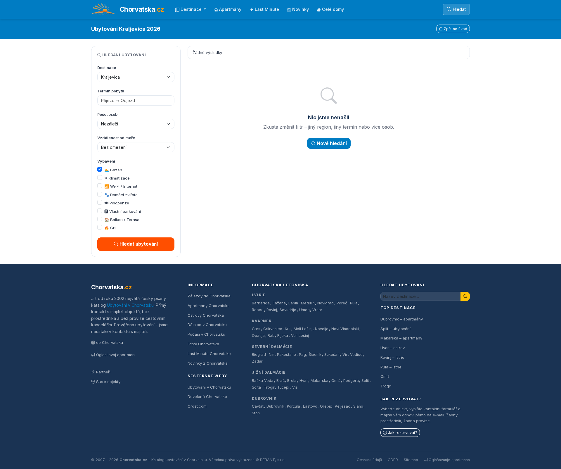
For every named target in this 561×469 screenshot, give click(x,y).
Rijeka (282, 335)
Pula (354, 303)
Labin (293, 303)
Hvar (303, 380)
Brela (292, 380)
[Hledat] (465, 296)
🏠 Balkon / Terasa (121, 219)
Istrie (259, 295)
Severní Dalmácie (272, 346)
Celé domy (333, 9)
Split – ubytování (395, 328)
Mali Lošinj (303, 329)
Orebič (326, 406)
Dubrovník (264, 398)
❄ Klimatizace (117, 178)
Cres (256, 329)
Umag (304, 310)
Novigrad (325, 303)
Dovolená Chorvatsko (207, 396)
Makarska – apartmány (401, 338)
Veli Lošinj (300, 335)
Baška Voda (262, 380)
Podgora (351, 380)
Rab (271, 335)
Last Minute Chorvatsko (209, 353)
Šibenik (315, 354)
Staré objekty (108, 381)
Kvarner (261, 321)
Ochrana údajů (369, 460)
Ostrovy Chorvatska (206, 315)
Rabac (258, 310)
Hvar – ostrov (392, 347)
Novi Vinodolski (345, 329)
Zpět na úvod (455, 29)
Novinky (300, 9)
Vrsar (317, 310)
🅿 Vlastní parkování (122, 211)
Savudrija (288, 310)
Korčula (293, 406)
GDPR (393, 460)
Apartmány (230, 9)
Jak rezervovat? (402, 432)
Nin (271, 354)
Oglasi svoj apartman (115, 354)
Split (365, 380)
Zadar (257, 361)
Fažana (279, 303)
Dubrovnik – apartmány (401, 319)
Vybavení (106, 161)
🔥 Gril (110, 227)
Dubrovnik (275, 406)
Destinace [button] (192, 9)
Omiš (335, 380)
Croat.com (197, 406)
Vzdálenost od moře (116, 138)
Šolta (256, 387)
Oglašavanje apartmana (449, 460)
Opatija (258, 335)
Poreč (342, 303)
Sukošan (332, 354)
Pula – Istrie (390, 367)
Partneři (103, 372)
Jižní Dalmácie (268, 372)
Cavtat (258, 406)
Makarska (319, 380)
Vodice (356, 354)
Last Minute (267, 9)
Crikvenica (272, 329)
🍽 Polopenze (116, 203)
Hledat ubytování (139, 244)
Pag (302, 354)
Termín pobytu (110, 91)
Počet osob (107, 114)
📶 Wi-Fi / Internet (120, 186)
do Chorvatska (109, 342)
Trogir (269, 387)
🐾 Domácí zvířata (121, 194)
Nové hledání (332, 143)
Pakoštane (286, 354)
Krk (288, 329)
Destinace (106, 67)
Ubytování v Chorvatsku (130, 305)
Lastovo (310, 406)
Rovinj (271, 310)
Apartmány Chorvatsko (209, 305)
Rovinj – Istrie (392, 357)
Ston (256, 413)
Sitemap (411, 460)
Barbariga (261, 303)
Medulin (308, 303)
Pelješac (342, 406)
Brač (280, 380)
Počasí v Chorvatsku (206, 334)
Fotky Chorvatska (203, 344)
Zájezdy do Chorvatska (209, 296)
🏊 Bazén (113, 170)
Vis (295, 387)
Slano (358, 406)
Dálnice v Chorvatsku (207, 324)
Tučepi (283, 387)
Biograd (259, 354)
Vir (344, 354)
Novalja (321, 329)
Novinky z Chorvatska (208, 363)
